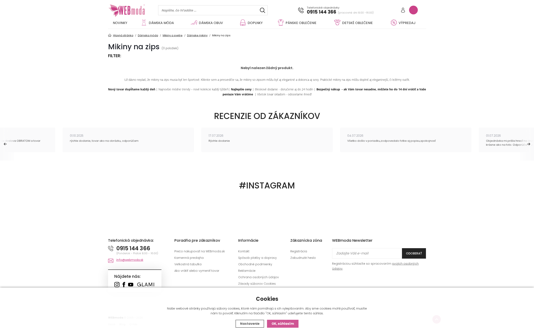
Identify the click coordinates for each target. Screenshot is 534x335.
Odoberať (414, 253)
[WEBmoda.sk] (117, 285)
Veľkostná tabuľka (188, 264)
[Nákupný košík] (413, 10)
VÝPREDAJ (407, 22)
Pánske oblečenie (301, 22)
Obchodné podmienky (255, 264)
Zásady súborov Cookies (257, 284)
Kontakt (243, 251)
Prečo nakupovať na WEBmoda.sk (199, 251)
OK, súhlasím (283, 323)
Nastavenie (249, 323)
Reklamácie (247, 271)
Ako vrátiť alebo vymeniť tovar (196, 271)
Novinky (120, 22)
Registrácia (298, 251)
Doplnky (255, 22)
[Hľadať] (262, 10)
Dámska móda (161, 22)
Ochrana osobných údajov (258, 277)
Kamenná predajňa (189, 258)
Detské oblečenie (357, 22)
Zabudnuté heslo (303, 258)
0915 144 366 (321, 12)
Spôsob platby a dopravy (257, 258)
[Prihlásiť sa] (403, 10)
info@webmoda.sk (129, 260)
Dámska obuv (211, 22)
